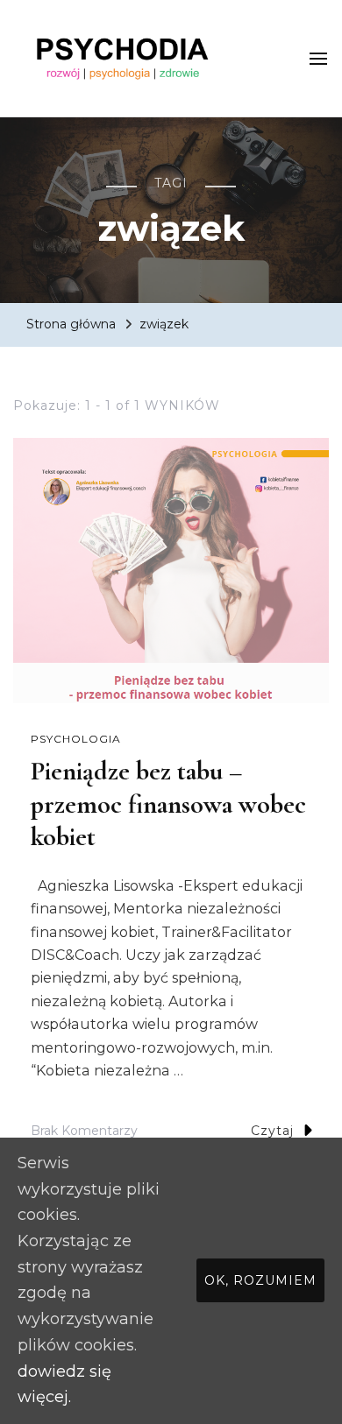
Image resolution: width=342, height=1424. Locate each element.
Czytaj (272, 1130)
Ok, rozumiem (260, 1280)
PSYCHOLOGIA (76, 738)
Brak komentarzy (84, 1133)
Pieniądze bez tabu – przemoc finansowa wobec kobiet (168, 804)
